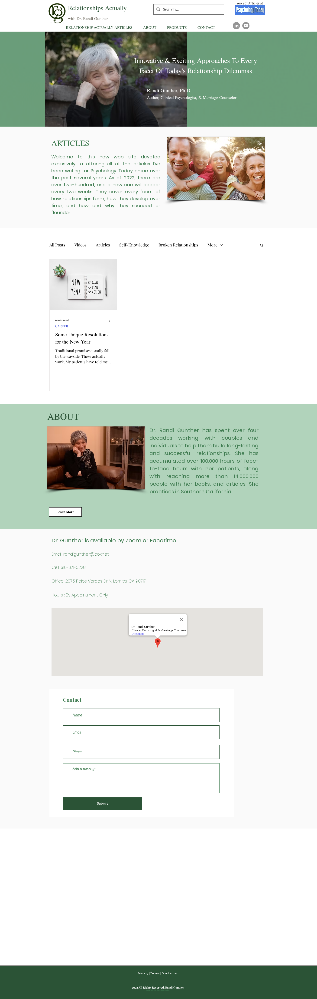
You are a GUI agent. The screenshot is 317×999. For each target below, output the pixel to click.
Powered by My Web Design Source (157, 990)
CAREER (61, 326)
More (212, 245)
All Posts (57, 245)
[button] (177, 27)
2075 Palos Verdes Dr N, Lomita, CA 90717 (105, 581)
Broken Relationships (178, 245)
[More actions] (110, 320)
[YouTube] (245, 25)
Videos (80, 245)
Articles (103, 245)
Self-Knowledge (134, 245)
